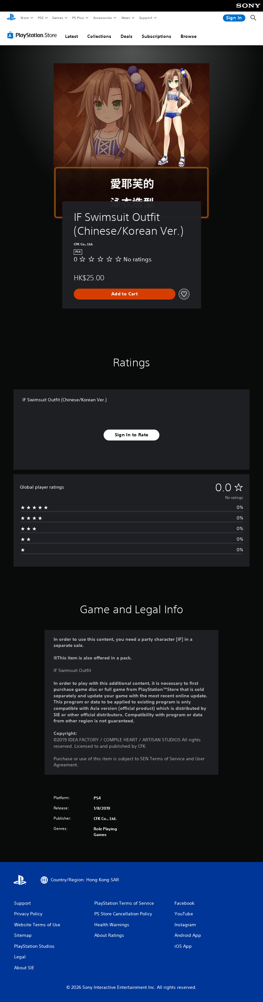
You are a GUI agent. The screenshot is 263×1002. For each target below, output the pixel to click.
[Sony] (248, 10)
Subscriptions (156, 36)
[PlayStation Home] (11, 18)
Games (57, 17)
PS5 (41, 17)
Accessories (102, 17)
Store (24, 17)
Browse (189, 36)
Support (145, 17)
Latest (71, 36)
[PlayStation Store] (33, 35)
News (126, 17)
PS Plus (78, 17)
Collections (99, 36)
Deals (126, 36)
